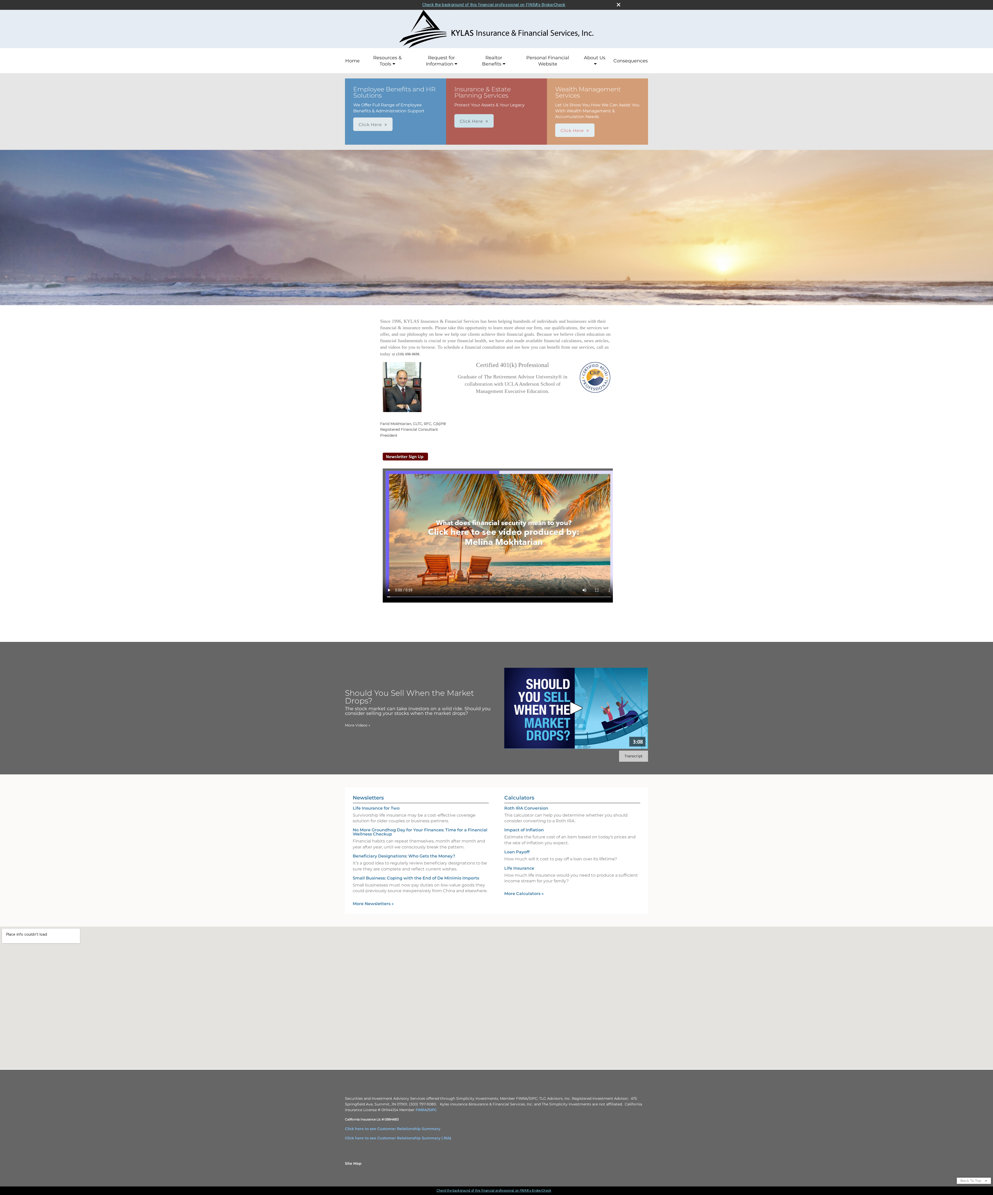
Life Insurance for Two (376, 808)
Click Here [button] (370, 124)
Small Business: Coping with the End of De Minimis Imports (416, 878)
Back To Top (971, 1181)
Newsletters (368, 798)
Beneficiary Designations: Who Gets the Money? (404, 856)
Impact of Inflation (524, 829)
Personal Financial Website (547, 61)
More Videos (357, 725)
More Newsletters (373, 903)
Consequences (630, 61)
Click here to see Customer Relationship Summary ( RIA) (398, 1138)
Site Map (353, 1163)
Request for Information (440, 61)
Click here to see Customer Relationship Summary (392, 1128)
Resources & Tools (387, 61)
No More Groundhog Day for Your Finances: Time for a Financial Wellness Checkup (420, 832)
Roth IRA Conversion (526, 808)
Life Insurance (519, 868)
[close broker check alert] (618, 5)
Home (352, 61)
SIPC (432, 1110)
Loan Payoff (517, 851)
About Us (594, 58)
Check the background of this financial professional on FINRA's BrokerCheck (493, 4)
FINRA (421, 1110)
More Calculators (524, 893)
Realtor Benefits (492, 61)
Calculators (519, 798)
